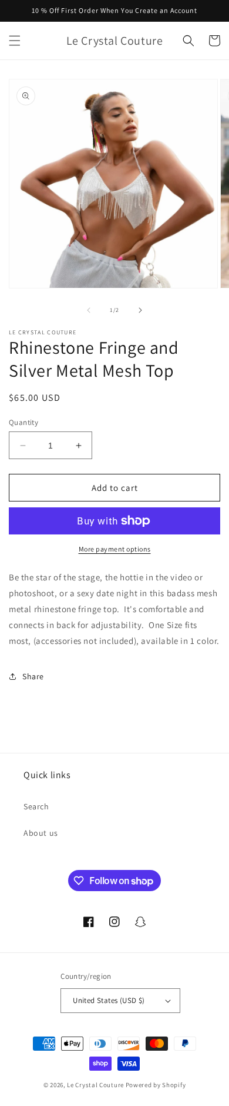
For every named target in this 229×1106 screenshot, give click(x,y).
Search (36, 806)
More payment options (115, 548)
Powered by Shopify (156, 1085)
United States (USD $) (108, 1000)
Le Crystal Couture (95, 1085)
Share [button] (33, 676)
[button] (15, 41)
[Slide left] (89, 310)
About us (40, 833)
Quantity (23, 422)
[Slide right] (140, 310)
